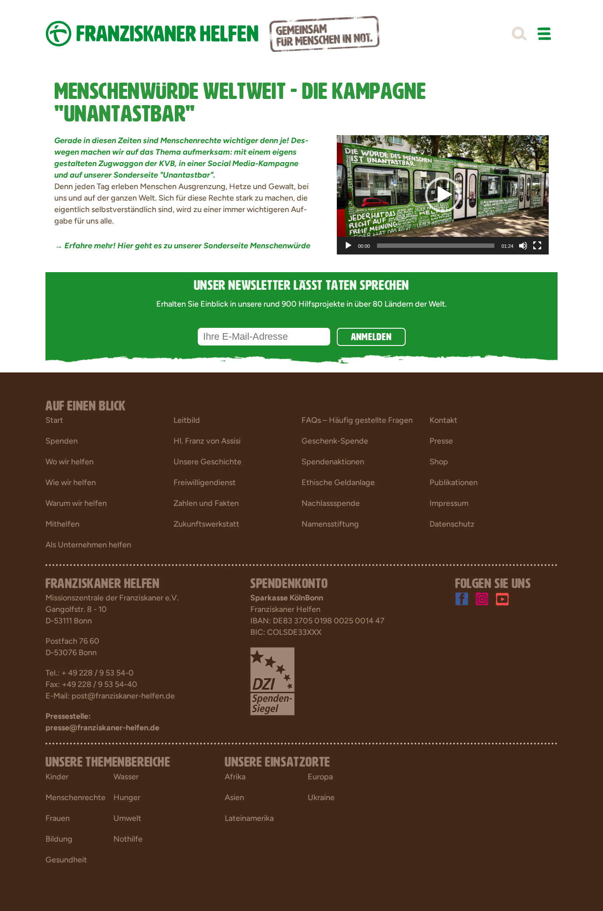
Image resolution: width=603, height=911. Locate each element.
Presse (441, 441)
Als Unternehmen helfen (88, 545)
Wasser (126, 777)
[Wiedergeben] (348, 245)
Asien (234, 797)
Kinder (56, 777)
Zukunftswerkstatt (206, 524)
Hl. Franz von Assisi (207, 441)
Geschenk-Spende (335, 441)
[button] (519, 34)
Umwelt (127, 818)
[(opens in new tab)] (272, 681)
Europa (320, 777)
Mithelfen (62, 524)
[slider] (435, 245)
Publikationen (454, 482)
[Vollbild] (537, 245)
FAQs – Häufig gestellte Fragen (357, 420)
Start (54, 420)
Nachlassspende (331, 503)
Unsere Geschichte (207, 462)
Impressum (449, 503)
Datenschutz (452, 524)
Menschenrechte (75, 797)
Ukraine (321, 797)
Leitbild (186, 420)
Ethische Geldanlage (338, 482)
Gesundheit (66, 860)
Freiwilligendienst (204, 482)
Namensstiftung (330, 524)
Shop (439, 462)
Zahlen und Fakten (206, 503)
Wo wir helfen (69, 462)
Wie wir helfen (70, 482)
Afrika (235, 777)
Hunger (126, 797)
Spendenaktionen (333, 462)
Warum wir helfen (76, 503)
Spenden (61, 441)
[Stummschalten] (523, 245)
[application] (443, 194)
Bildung (58, 839)
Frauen (57, 818)
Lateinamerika (249, 818)
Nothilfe (128, 839)
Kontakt (443, 420)
